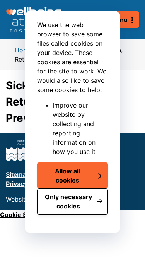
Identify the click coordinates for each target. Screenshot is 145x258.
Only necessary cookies (68, 201)
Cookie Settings (24, 215)
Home (23, 50)
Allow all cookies (67, 175)
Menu (119, 20)
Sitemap (18, 174)
